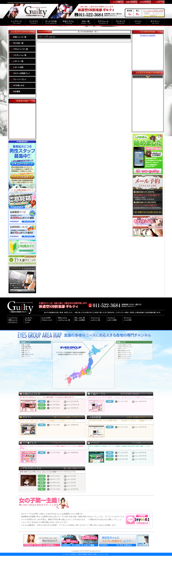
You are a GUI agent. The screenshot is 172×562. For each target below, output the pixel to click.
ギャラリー (127, 317)
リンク (27, 322)
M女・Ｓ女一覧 (79, 317)
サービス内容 (45, 317)
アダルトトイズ (46, 320)
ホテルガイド (13, 322)
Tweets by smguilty (148, 35)
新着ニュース (13, 320)
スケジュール (95, 317)
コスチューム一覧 (64, 320)
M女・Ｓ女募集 (79, 320)
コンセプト (28, 317)
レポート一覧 (95, 320)
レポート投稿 (111, 320)
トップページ (13, 317)
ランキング (111, 317)
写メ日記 (28, 320)
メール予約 (127, 320)
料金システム (62, 317)
